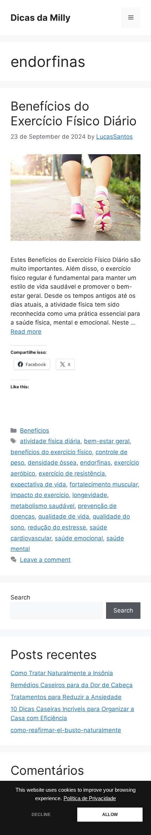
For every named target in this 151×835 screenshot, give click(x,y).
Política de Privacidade (90, 798)
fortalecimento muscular (104, 484)
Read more (26, 331)
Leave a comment (45, 559)
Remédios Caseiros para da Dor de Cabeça (72, 685)
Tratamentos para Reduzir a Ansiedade (66, 697)
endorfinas (95, 462)
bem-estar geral (107, 441)
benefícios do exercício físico (51, 452)
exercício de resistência (72, 473)
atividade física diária (50, 441)
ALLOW (110, 814)
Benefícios (34, 430)
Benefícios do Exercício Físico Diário (74, 113)
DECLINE (41, 814)
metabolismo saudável (42, 505)
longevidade (89, 494)
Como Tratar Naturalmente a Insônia (62, 673)
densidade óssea (52, 462)
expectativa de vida (38, 484)
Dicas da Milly (41, 17)
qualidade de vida (63, 516)
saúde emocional (79, 538)
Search (20, 597)
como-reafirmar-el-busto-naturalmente (66, 730)
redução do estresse (57, 527)
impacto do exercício (40, 494)
